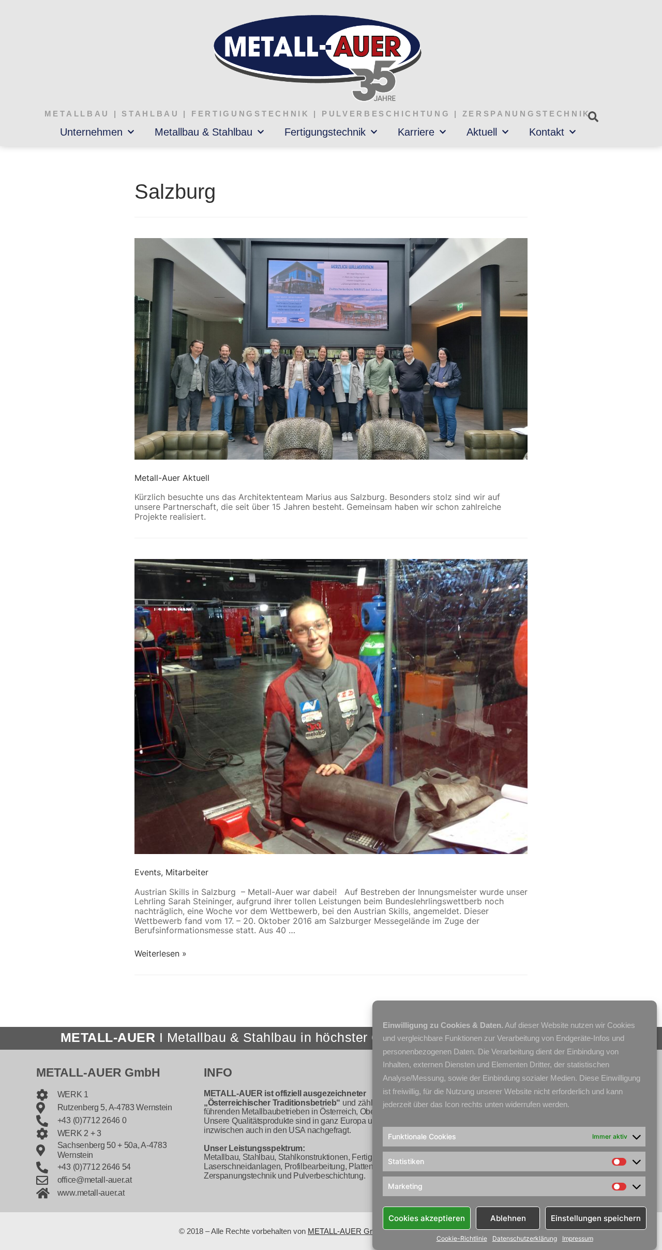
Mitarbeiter (187, 872)
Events (147, 872)
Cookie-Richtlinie (462, 1238)
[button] (593, 116)
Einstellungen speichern (596, 1218)
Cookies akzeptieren (426, 1218)
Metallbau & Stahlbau (203, 132)
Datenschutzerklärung (524, 1238)
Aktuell (482, 132)
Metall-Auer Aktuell (171, 478)
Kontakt (546, 132)
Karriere (416, 132)
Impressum (577, 1238)
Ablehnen (508, 1218)
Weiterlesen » (160, 953)
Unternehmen (91, 132)
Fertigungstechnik (325, 132)
